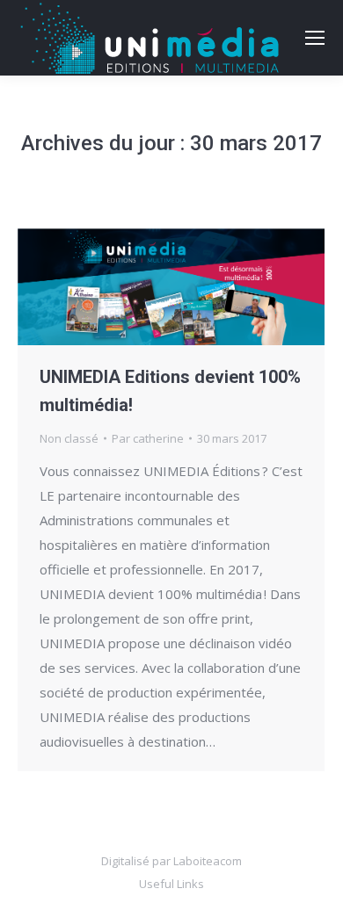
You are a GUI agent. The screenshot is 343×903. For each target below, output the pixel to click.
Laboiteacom (207, 861)
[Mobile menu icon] (314, 37)
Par (148, 438)
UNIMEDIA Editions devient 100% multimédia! (170, 390)
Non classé (69, 438)
